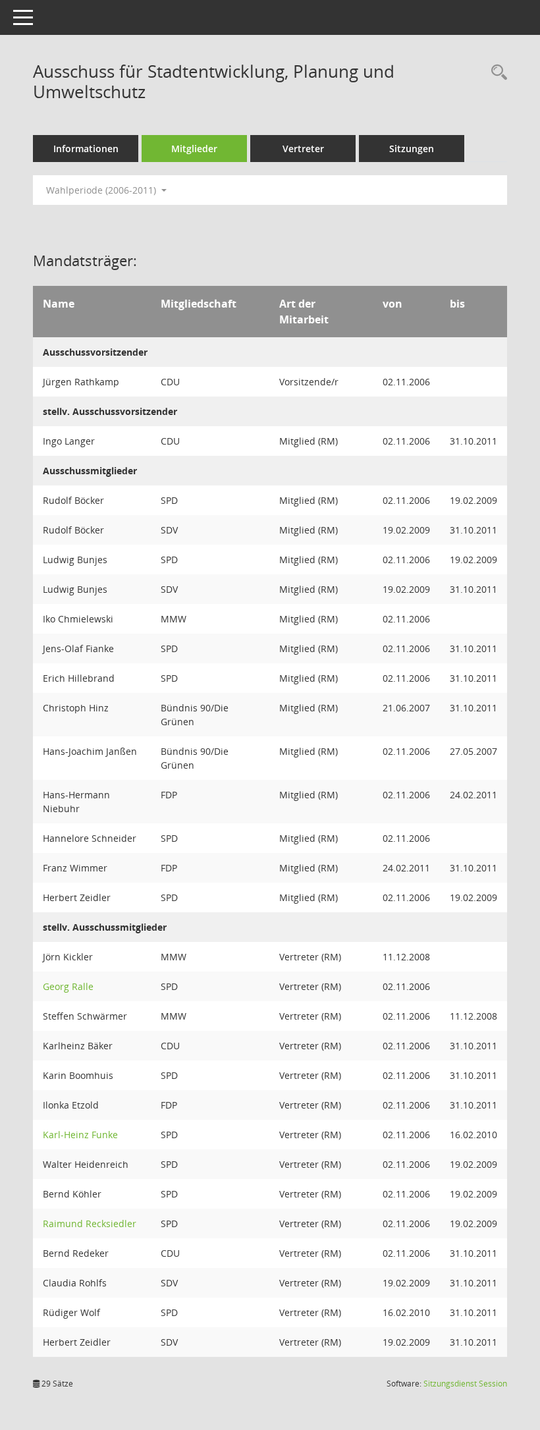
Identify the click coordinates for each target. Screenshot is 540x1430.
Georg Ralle (68, 986)
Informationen (86, 148)
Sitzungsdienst (465, 1383)
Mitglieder (194, 148)
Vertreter (303, 148)
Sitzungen (411, 148)
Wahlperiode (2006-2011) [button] (102, 190)
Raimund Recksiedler (89, 1223)
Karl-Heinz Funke (80, 1134)
